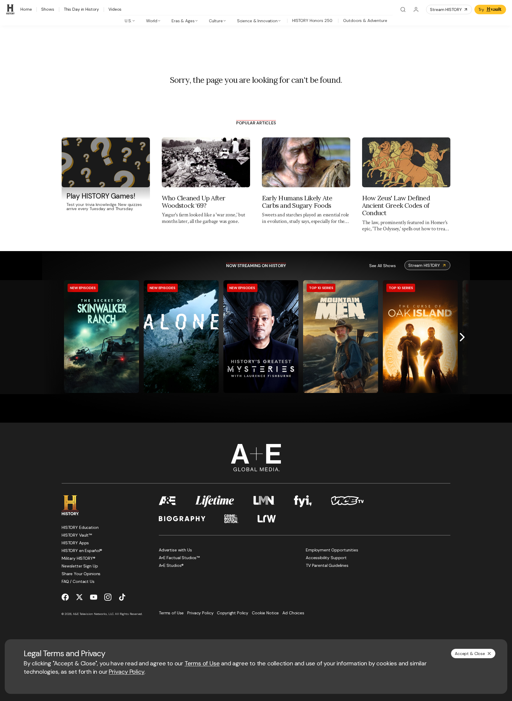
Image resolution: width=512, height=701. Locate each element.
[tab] (129, 20)
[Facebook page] (65, 597)
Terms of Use (202, 663)
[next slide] (462, 337)
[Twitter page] (79, 597)
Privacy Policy (126, 671)
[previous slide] (50, 337)
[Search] (403, 9)
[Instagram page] (107, 597)
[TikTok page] (122, 597)
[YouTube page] (93, 597)
